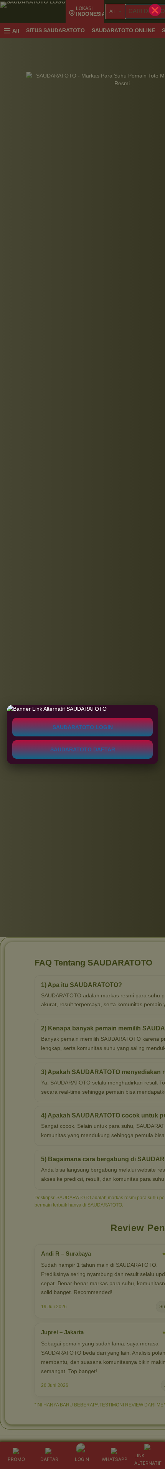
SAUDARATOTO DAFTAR (82, 749)
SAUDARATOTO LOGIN (83, 727)
